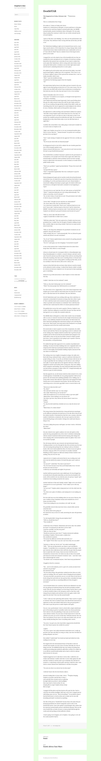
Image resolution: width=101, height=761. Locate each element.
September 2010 (18, 110)
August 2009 (17, 136)
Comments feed (17, 295)
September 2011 (18, 91)
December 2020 (17, 63)
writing (26, 281)
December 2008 (17, 148)
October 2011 (17, 89)
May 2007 (16, 192)
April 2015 (16, 80)
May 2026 (16, 45)
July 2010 (16, 112)
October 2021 (17, 59)
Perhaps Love (24, 316)
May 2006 (16, 220)
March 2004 (17, 262)
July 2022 (16, 49)
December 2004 (17, 253)
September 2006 (18, 211)
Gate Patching (17, 33)
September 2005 (18, 237)
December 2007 (17, 176)
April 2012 (16, 84)
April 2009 (16, 141)
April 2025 (16, 47)
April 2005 (16, 248)
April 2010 (16, 119)
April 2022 (16, 52)
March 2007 (17, 197)
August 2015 (17, 77)
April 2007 (16, 194)
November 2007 (17, 178)
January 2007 (17, 201)
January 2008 (17, 173)
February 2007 (17, 199)
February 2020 (17, 70)
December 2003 (17, 267)
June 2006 (16, 218)
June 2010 (16, 115)
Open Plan (16, 28)
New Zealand (16, 281)
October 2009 (17, 131)
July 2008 (16, 159)
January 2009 (17, 145)
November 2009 (17, 129)
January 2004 (17, 265)
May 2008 (16, 164)
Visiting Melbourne (23, 313)
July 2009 (16, 138)
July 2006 (16, 216)
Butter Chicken (17, 24)
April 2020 (16, 68)
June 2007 (16, 190)
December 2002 (17, 269)
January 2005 (17, 251)
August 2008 (17, 157)
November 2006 (17, 206)
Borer (15, 26)
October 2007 (17, 180)
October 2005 (17, 234)
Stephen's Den (19, 6)
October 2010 (17, 108)
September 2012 (18, 82)
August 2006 (17, 213)
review (21, 281)
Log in (15, 290)
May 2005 (16, 246)
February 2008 (17, 171)
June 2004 (16, 260)
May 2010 (16, 117)
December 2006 (17, 204)
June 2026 (16, 42)
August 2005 (17, 239)
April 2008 (16, 166)
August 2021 (17, 61)
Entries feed (17, 292)
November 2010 (17, 105)
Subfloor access (17, 31)
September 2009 (18, 134)
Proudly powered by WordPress (50, 758)
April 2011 (16, 96)
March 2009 (17, 143)
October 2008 (17, 152)
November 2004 (17, 255)
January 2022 (17, 56)
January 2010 (17, 124)
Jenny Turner (17, 309)
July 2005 (16, 241)
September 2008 (18, 155)
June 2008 (16, 162)
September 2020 (18, 66)
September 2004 (18, 258)
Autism (24, 306)
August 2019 (17, 75)
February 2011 (17, 101)
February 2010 (17, 122)
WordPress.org (17, 297)
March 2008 (17, 169)
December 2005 (17, 232)
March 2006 (17, 225)
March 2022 (17, 54)
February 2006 (17, 227)
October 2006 (17, 208)
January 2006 (17, 230)
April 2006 (16, 223)
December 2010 (17, 103)
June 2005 (16, 244)
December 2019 (17, 73)
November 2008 (17, 150)
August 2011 (17, 94)
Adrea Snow (17, 316)
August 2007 (17, 185)
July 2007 (16, 187)
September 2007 (18, 183)
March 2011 (17, 98)
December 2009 (17, 126)
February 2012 (17, 87)
